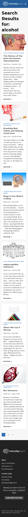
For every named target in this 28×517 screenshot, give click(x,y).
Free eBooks (5, 480)
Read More (7, 99)
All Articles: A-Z (7, 466)
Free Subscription (7, 469)
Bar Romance (10, 390)
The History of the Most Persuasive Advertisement (12, 58)
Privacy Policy (16, 512)
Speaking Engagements (9, 483)
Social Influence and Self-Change (13, 53)
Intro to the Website (8, 463)
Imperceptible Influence (10, 265)
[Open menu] (25, 4)
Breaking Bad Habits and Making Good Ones (13, 130)
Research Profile (7, 477)
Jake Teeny (8, 64)
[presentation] (14, 42)
